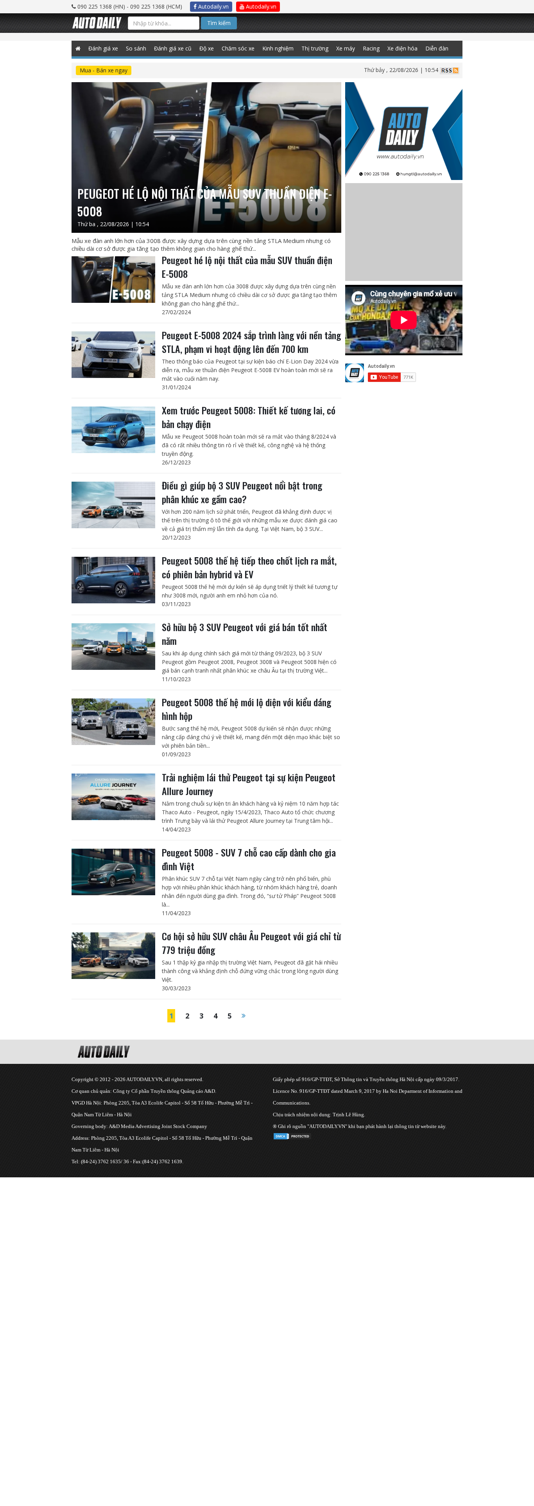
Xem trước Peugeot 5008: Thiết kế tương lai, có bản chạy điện (248, 417)
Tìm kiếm (219, 23)
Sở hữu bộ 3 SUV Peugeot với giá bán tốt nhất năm (244, 634)
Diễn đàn (436, 48)
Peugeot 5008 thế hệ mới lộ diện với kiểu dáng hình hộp (246, 709)
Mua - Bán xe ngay (103, 70)
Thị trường (314, 48)
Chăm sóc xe (238, 48)
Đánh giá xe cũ (173, 48)
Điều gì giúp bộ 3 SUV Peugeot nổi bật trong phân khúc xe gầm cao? (242, 492)
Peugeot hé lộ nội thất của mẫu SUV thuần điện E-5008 (247, 267)
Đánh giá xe (103, 48)
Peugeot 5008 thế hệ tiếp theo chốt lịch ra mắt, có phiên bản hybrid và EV (249, 567)
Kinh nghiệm (278, 48)
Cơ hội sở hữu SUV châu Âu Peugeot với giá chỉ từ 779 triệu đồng (251, 943)
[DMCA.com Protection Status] (292, 1135)
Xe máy (345, 48)
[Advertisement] (234, 1232)
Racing (371, 48)
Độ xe (206, 48)
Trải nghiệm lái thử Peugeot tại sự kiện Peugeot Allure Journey (248, 784)
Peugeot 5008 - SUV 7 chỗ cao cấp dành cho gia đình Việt (249, 859)
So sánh (136, 48)
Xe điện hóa (402, 48)
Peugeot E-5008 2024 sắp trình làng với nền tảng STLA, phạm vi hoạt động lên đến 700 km (251, 342)
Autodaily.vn (213, 6)
